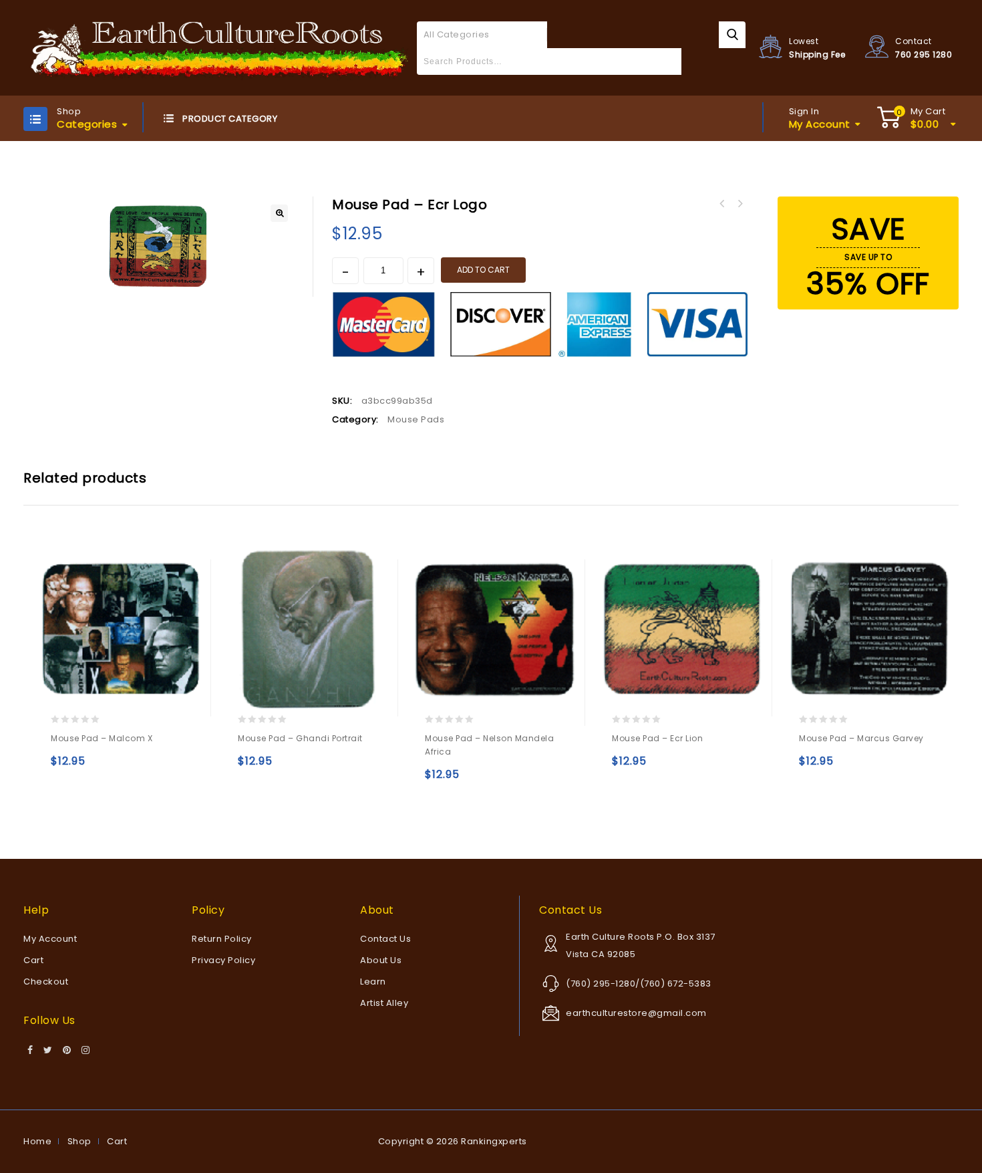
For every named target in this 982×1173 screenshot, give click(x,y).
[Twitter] (48, 1051)
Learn (373, 981)
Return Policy (222, 938)
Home (37, 1141)
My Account (50, 938)
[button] (279, 213)
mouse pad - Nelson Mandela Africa (739, 204)
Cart (33, 960)
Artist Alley (384, 1003)
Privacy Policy (223, 960)
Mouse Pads (415, 419)
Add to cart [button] (63, 767)
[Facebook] (30, 1051)
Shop (79, 1141)
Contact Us (385, 938)
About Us (380, 960)
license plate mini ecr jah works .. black (722, 204)
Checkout (45, 981)
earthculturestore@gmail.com (636, 1013)
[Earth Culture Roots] (219, 47)
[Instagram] (85, 1051)
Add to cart (483, 269)
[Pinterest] (67, 1051)
